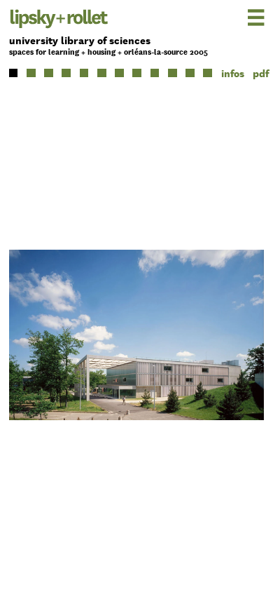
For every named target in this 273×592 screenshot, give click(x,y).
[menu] (236, 17)
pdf (261, 73)
